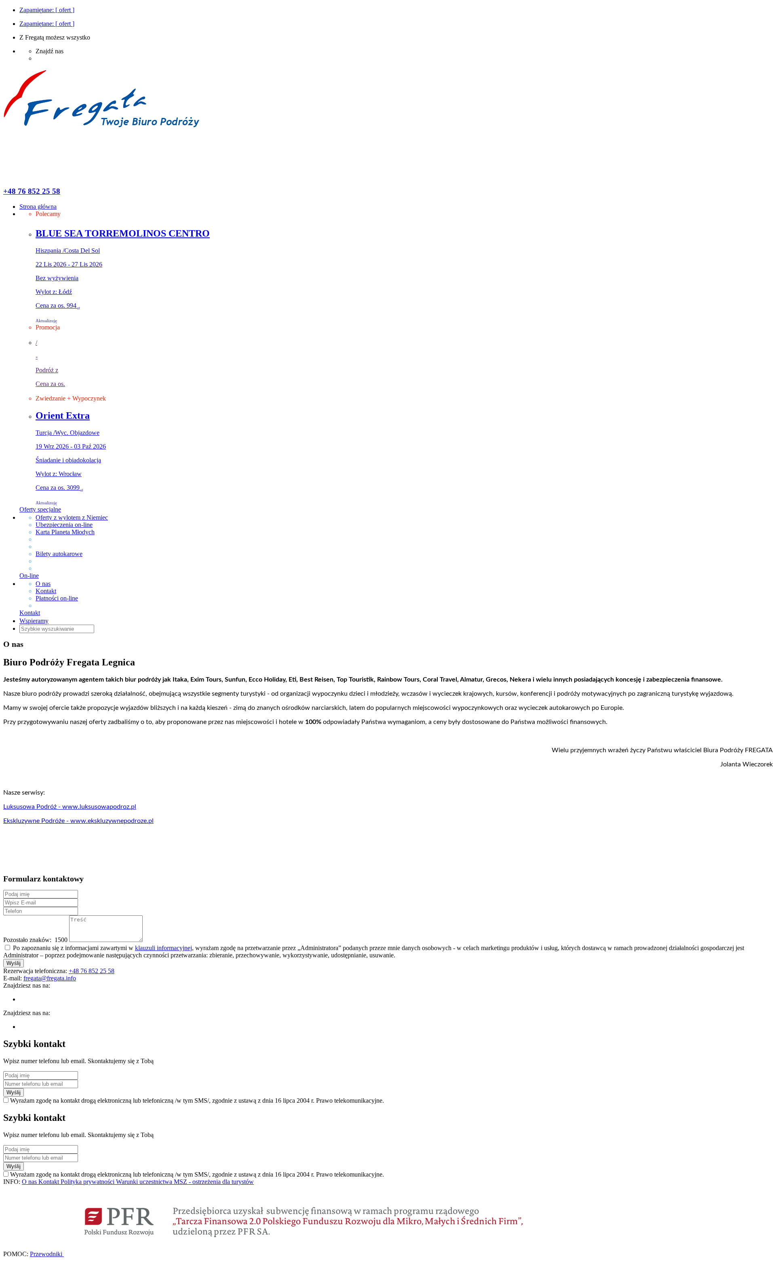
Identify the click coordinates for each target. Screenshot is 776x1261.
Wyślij (13, 963)
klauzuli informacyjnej (163, 947)
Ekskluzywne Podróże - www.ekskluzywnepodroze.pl (78, 821)
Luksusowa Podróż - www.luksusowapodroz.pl (69, 807)
